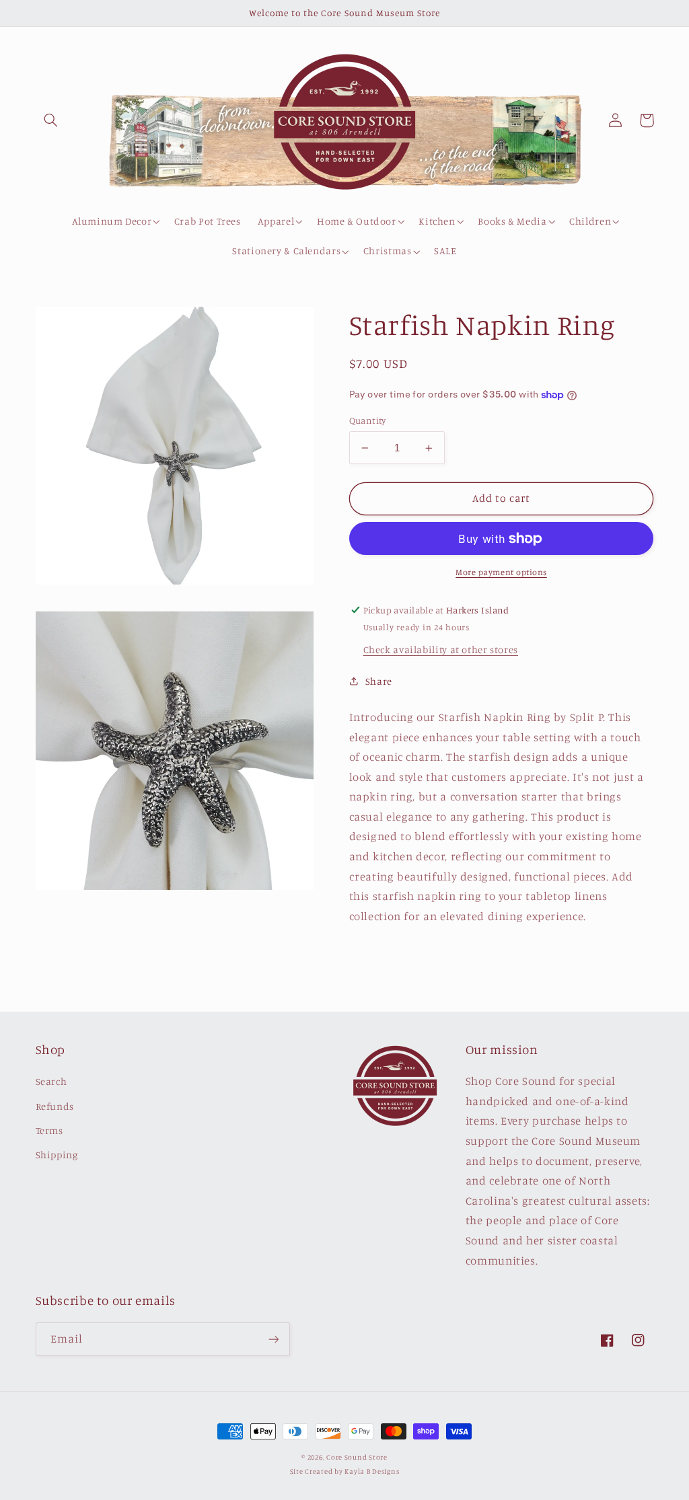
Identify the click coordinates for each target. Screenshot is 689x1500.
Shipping (57, 1154)
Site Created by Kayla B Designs (345, 1471)
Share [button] (378, 681)
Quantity (367, 420)
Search (51, 1081)
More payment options (501, 572)
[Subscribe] (273, 1338)
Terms (49, 1130)
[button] (51, 120)
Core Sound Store (357, 1457)
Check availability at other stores (440, 649)
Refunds (55, 1106)
